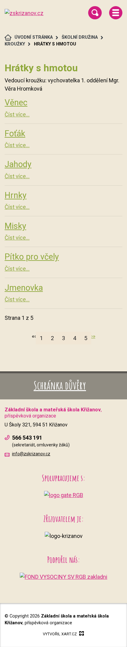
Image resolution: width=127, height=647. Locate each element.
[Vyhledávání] (94, 12)
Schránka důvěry (60, 385)
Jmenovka (24, 288)
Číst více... (17, 114)
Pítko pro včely (32, 257)
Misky (15, 226)
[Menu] (115, 12)
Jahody (18, 164)
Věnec (16, 103)
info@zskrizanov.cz (31, 453)
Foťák (15, 134)
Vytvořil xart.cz (60, 634)
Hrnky (16, 195)
